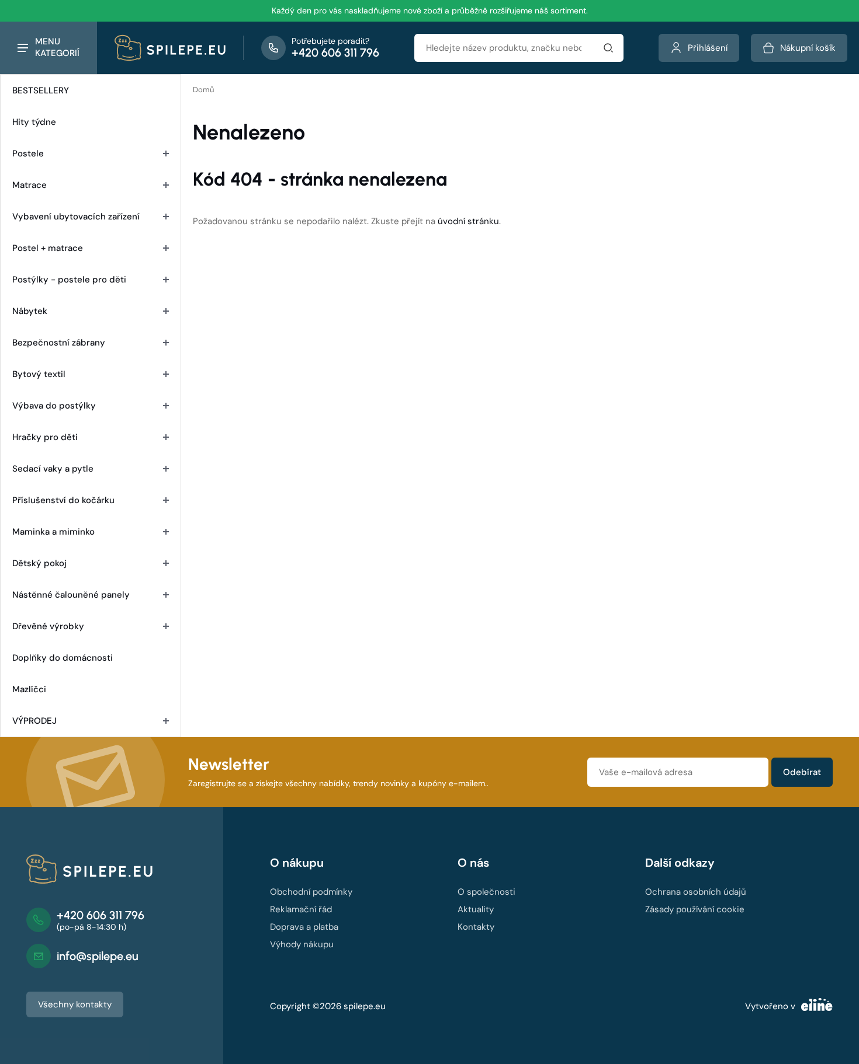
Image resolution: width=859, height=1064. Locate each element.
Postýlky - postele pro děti (69, 279)
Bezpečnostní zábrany (58, 342)
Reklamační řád (301, 909)
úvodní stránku (468, 221)
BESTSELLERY (40, 90)
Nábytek (29, 311)
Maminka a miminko (53, 532)
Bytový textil (38, 374)
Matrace (29, 185)
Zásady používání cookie (694, 909)
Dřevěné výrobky (48, 626)
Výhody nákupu (302, 944)
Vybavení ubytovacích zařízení (76, 216)
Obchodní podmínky (311, 892)
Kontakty (476, 927)
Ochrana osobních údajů (695, 892)
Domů (203, 90)
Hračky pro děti (45, 437)
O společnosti (486, 892)
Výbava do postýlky (54, 405)
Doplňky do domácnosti (62, 658)
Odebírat (802, 772)
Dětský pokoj (39, 563)
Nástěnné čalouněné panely (71, 595)
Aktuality (476, 909)
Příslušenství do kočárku (63, 500)
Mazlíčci (29, 689)
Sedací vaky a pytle (52, 469)
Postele (28, 153)
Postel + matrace (47, 248)
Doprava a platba (304, 927)
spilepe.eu (365, 1006)
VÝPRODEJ (34, 721)
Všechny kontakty (75, 1004)
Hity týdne (34, 122)
